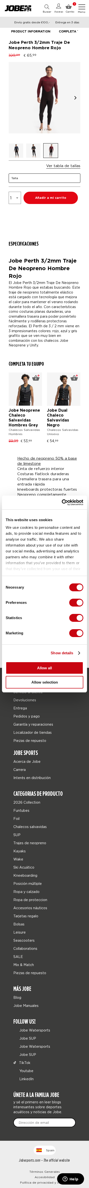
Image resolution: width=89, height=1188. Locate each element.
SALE (18, 956)
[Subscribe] (69, 1122)
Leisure (19, 932)
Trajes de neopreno (29, 843)
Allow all (44, 668)
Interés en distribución (32, 778)
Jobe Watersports (34, 1030)
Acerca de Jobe (27, 761)
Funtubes (21, 810)
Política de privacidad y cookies (44, 1182)
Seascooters (24, 940)
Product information (30, 31)
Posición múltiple (27, 883)
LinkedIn (26, 1079)
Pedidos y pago (26, 716)
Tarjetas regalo (25, 916)
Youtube (25, 1071)
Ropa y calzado (26, 891)
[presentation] (74, 409)
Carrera (19, 769)
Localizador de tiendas (33, 732)
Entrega (20, 708)
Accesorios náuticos (30, 908)
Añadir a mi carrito (50, 198)
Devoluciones (24, 700)
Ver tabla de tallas (63, 166)
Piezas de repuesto (29, 740)
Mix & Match (23, 965)
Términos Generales (44, 1171)
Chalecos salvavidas (30, 826)
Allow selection (44, 682)
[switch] (76, 603)
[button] (75, 98)
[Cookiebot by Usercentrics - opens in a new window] (62, 502)
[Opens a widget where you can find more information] (70, 1179)
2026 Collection (26, 802)
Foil (16, 818)
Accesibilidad (45, 1177)
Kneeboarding (25, 875)
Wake (18, 859)
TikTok (24, 1062)
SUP (17, 835)
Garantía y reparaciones (33, 724)
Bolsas (18, 924)
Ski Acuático (23, 867)
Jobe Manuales (26, 1005)
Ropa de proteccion (30, 900)
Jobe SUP (27, 1038)
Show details (62, 653)
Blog (17, 997)
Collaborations (25, 948)
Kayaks (19, 851)
